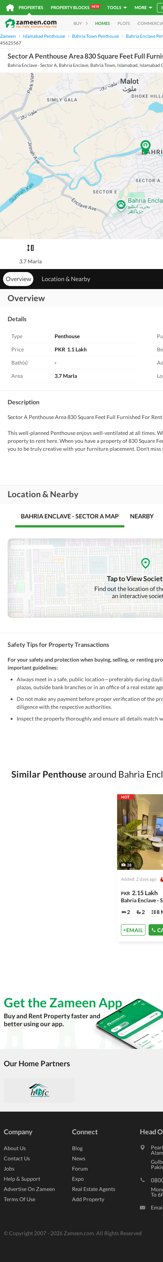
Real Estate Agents (93, 1189)
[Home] (10, 7)
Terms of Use (19, 1199)
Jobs (9, 1168)
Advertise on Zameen (29, 1189)
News (78, 1158)
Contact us (17, 1158)
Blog (77, 1148)
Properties (31, 7)
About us (15, 1148)
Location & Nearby (66, 278)
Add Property (88, 1199)
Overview (18, 278)
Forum (80, 1168)
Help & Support (22, 1178)
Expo (78, 1178)
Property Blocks (75, 7)
